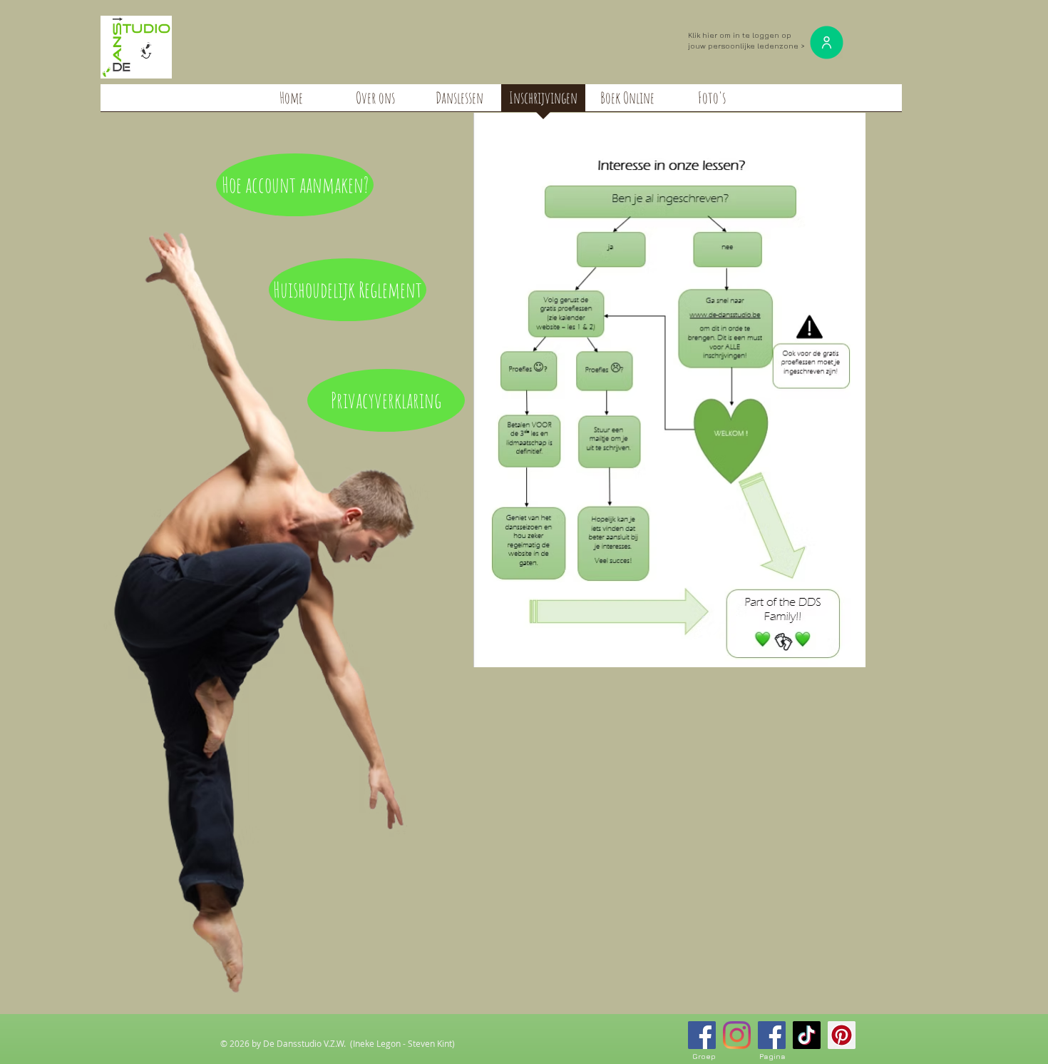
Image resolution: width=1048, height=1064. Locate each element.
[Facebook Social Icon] (702, 1035)
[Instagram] (737, 1035)
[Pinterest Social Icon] (842, 1035)
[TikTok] (807, 1035)
